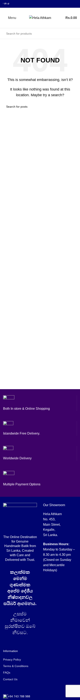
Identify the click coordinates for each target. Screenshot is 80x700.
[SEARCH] (72, 33)
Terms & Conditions (15, 666)
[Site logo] (40, 17)
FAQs (6, 672)
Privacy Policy (12, 659)
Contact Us (10, 679)
